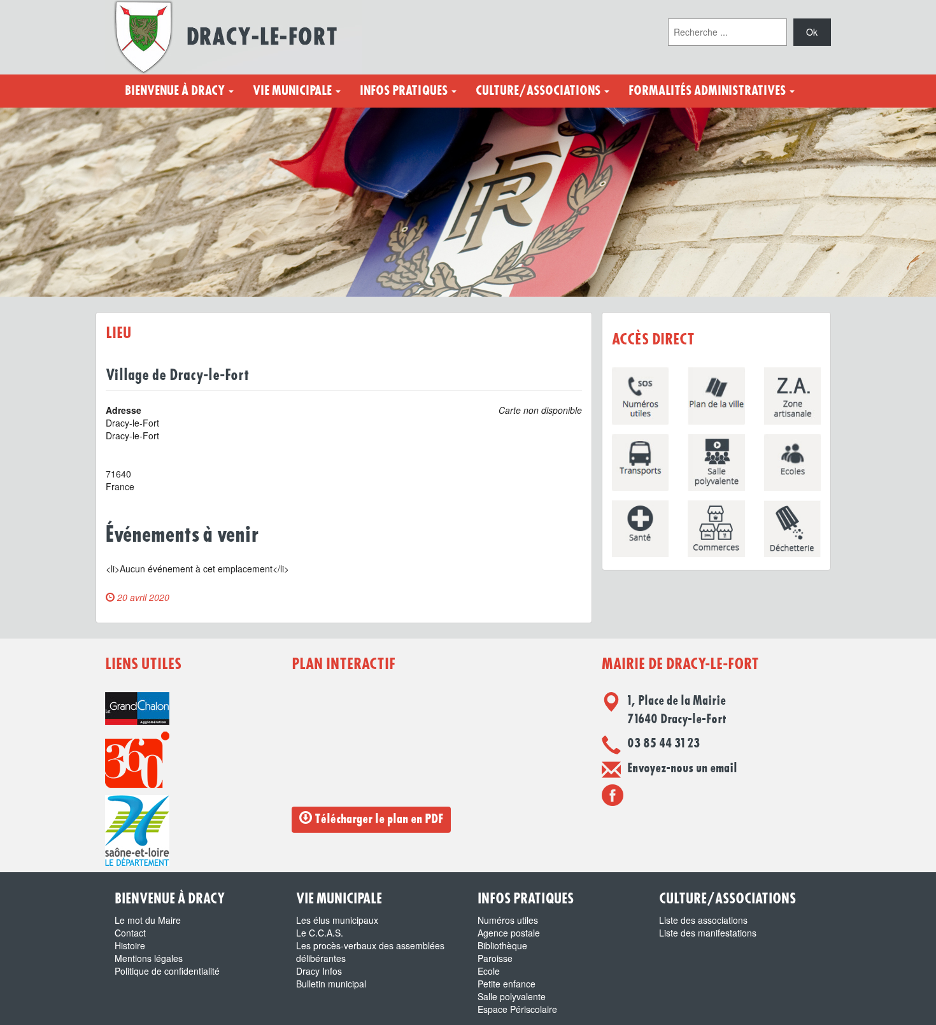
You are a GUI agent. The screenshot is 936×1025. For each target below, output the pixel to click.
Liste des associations (703, 920)
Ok (812, 31)
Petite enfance (506, 983)
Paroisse (495, 958)
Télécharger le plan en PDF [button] (377, 819)
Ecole (489, 971)
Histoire (130, 945)
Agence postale (509, 932)
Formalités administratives (708, 91)
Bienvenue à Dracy (176, 91)
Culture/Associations (539, 91)
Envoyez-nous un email (682, 768)
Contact (130, 932)
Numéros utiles (508, 920)
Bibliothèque (502, 945)
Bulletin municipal (331, 983)
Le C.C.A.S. (319, 932)
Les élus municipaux (337, 920)
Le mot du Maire (148, 920)
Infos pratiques (405, 91)
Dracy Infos (319, 971)
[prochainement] (612, 794)
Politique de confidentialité (167, 971)
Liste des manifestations (707, 932)
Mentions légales (149, 958)
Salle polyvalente (512, 996)
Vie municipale (293, 91)
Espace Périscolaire (517, 1009)
